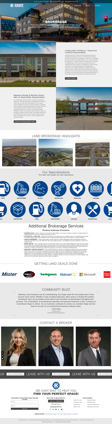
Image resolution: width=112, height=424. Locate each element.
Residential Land (91, 402)
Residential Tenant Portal (93, 406)
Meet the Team (77, 406)
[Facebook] (2, 352)
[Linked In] (2, 355)
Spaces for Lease (77, 400)
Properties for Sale (78, 402)
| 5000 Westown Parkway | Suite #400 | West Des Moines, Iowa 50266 (56, 414)
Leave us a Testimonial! (56, 401)
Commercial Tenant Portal (93, 404)
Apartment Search (91, 400)
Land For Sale (77, 404)
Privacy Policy (67, 422)
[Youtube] (2, 358)
